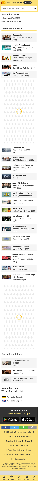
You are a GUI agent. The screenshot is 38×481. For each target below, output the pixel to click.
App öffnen (27, 2)
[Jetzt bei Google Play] (11, 419)
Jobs (29, 450)
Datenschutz (24, 445)
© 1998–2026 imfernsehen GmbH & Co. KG (19, 432)
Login (34, 479)
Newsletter (10, 441)
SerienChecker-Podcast (23, 436)
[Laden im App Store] (28, 419)
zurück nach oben (19, 459)
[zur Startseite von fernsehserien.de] (3, 2)
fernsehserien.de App (19, 413)
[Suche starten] (35, 8)
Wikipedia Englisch (14, 401)
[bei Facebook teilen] (5, 427)
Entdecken (11, 479)
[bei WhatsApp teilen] (23, 427)
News (3, 479)
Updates (10, 436)
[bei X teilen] (14, 427)
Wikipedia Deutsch (14, 397)
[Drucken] (32, 427)
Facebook (29, 454)
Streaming (19, 479)
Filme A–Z (28, 441)
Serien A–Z (19, 441)
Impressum (14, 445)
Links (22, 454)
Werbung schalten (12, 454)
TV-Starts (26, 479)
